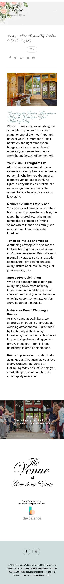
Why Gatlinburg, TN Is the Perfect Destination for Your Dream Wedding (32, 419)
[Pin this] (34, 57)
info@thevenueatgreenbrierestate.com (38, 572)
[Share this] (10, 57)
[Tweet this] (15, 57)
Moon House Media (42, 575)
